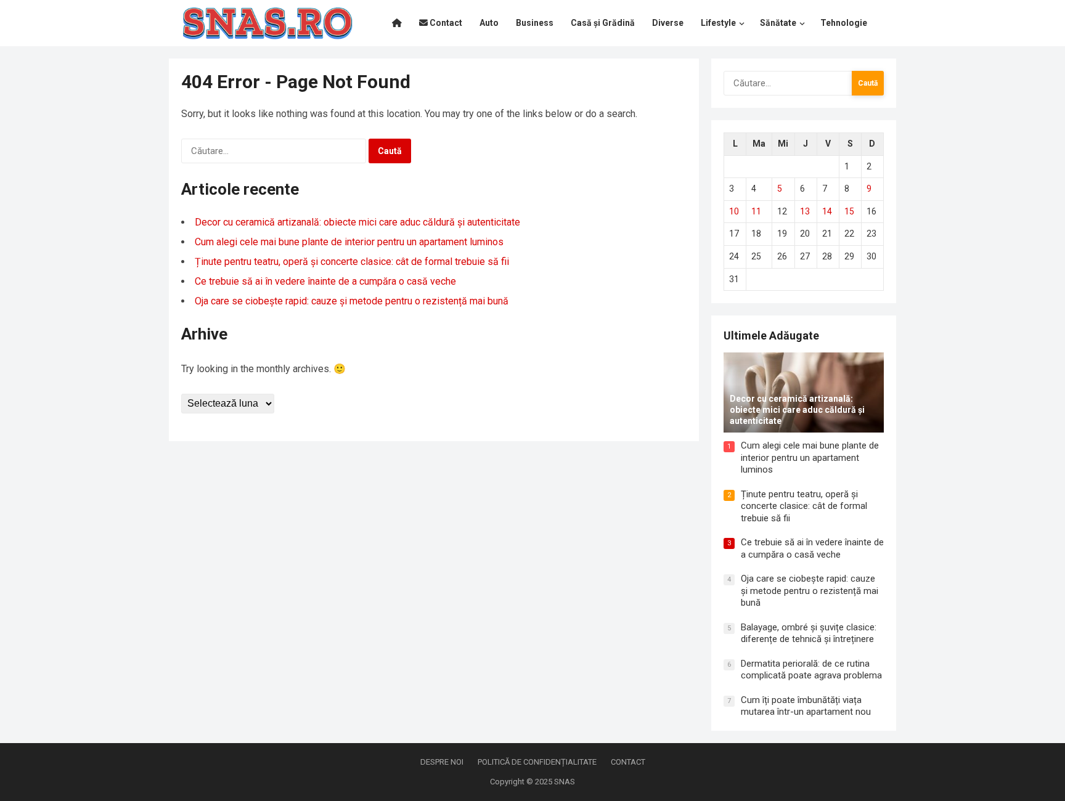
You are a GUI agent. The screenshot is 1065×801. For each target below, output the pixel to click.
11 (756, 211)
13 (805, 211)
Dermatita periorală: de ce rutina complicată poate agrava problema (811, 669)
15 (849, 211)
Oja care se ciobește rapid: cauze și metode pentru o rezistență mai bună (351, 301)
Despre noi (441, 761)
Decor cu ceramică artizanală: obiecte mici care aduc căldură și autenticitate (357, 222)
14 (827, 211)
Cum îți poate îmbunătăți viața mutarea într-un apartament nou (806, 706)
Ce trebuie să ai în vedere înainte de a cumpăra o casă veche (325, 281)
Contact (628, 761)
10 (734, 211)
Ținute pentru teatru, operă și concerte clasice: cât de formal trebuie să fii (352, 261)
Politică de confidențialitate (537, 761)
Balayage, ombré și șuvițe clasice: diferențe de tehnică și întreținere (808, 633)
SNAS (564, 781)
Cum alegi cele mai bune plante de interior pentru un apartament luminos (349, 242)
